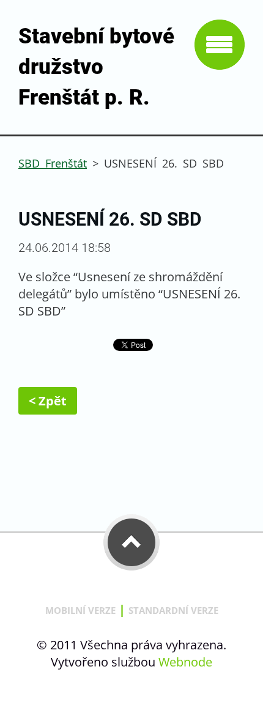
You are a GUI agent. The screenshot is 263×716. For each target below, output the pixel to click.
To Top (131, 542)
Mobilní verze (80, 610)
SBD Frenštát (52, 163)
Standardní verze (173, 610)
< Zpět (48, 401)
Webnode (185, 662)
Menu (219, 45)
